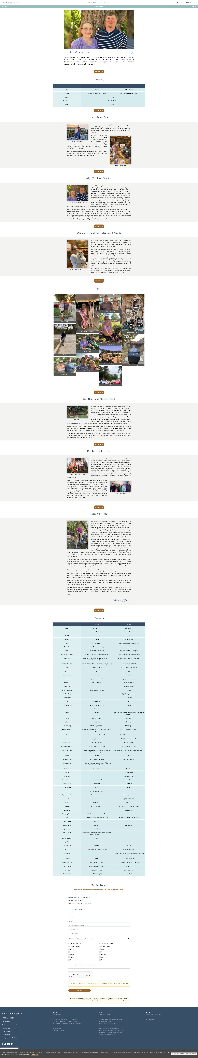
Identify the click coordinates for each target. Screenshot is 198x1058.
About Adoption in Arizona (152, 1017)
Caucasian (73, 952)
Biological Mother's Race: (75, 943)
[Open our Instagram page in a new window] (12, 1043)
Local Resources (150, 1019)
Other (72, 957)
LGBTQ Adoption (103, 1026)
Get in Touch (99, 72)
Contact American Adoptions (10, 1025)
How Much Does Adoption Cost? (107, 1021)
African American (75, 946)
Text (80, 903)
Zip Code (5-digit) (73, 933)
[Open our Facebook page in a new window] (2, 1043)
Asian (72, 949)
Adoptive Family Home (104, 1014)
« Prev (4, 6)
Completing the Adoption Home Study (108, 1023)
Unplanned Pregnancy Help (60, 1030)
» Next (194, 6)
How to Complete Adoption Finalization (109, 1028)
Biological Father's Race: (106, 943)
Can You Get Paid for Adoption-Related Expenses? (65, 1021)
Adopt (100, 2)
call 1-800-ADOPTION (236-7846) (89, 1000)
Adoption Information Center (153, 1014)
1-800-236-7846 (8, 1018)
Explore (107, 2)
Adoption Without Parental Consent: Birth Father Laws (67, 1023)
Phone (89, 903)
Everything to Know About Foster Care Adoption (111, 1030)
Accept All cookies (191, 1053)
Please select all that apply (75, 900)
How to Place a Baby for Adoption (61, 1017)
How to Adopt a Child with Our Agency (109, 1017)
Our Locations (6, 1021)
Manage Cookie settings (178, 1053)
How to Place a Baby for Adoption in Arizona (64, 1019)
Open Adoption (57, 1028)
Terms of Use (124, 983)
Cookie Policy (6, 1035)
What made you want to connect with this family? (82, 965)
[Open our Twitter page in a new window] (5, 1043)
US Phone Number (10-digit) (76, 925)
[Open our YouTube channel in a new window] (8, 1043)
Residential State (73, 929)
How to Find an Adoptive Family (61, 1026)
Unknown (73, 960)
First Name (72, 913)
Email (72, 903)
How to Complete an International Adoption (110, 1032)
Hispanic (72, 954)
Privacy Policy (108, 983)
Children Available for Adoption (107, 1035)
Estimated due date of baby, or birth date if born (81, 939)
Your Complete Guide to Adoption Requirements (111, 1019)
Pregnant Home (57, 1014)
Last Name (72, 917)
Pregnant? (92, 2)
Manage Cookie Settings (10, 1038)
